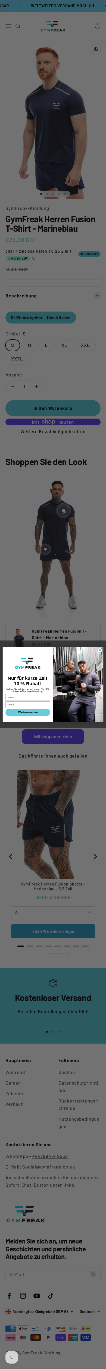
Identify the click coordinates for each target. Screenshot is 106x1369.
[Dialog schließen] (100, 650)
